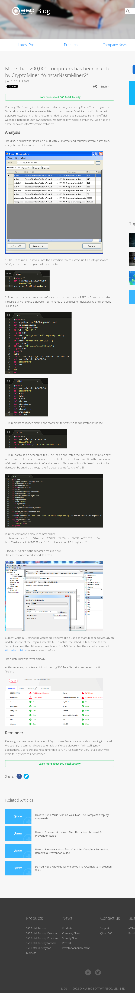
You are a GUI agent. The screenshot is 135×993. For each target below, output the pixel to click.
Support (104, 928)
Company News (71, 933)
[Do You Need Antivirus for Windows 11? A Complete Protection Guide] (18, 868)
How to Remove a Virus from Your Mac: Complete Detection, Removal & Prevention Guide (72, 851)
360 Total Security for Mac (41, 943)
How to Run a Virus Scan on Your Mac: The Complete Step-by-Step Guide (72, 816)
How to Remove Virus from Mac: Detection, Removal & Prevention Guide (68, 833)
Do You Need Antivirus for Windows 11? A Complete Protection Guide (73, 868)
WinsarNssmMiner (16, 650)
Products (71, 44)
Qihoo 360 (106, 933)
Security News (70, 938)
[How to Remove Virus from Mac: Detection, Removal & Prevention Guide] (18, 833)
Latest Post (27, 44)
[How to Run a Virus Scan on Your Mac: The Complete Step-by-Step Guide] (18, 816)
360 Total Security (36, 928)
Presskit (66, 943)
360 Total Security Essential (41, 933)
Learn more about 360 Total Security (59, 97)
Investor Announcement (76, 948)
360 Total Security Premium (42, 938)
